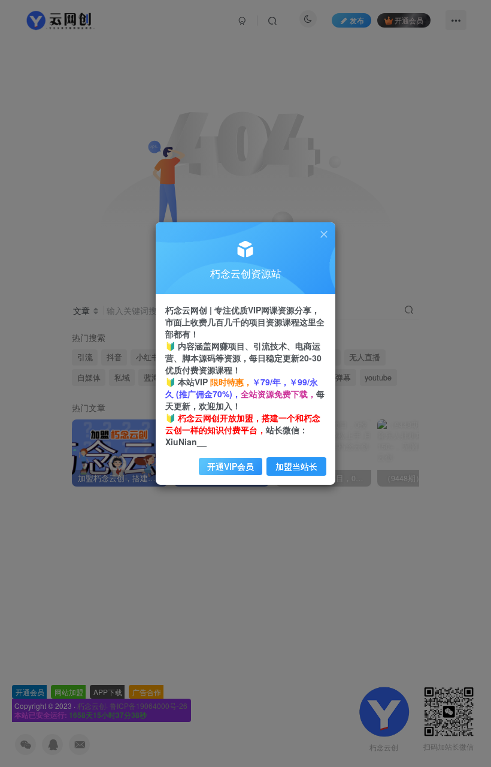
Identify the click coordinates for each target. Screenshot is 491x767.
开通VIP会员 (230, 466)
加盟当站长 (296, 466)
